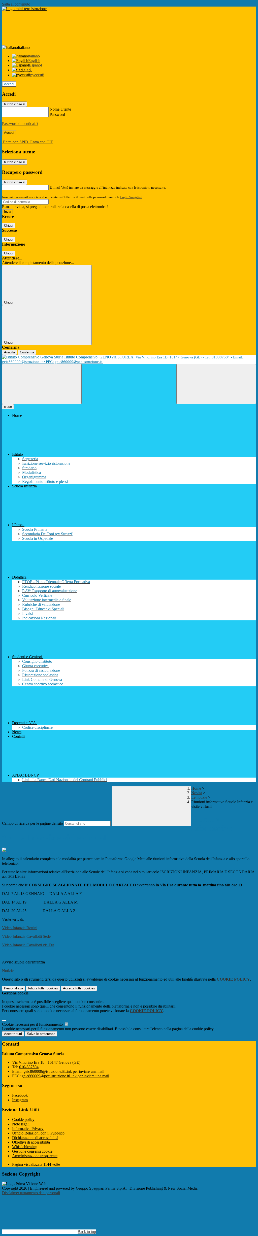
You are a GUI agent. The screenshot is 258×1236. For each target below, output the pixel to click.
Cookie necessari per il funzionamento (33, 1024)
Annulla (9, 352)
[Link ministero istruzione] (24, 9)
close (8, 407)
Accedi (9, 84)
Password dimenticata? (20, 123)
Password (57, 114)
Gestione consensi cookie (32, 1151)
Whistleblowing (24, 1147)
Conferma (27, 352)
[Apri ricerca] (216, 384)
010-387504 (29, 1067)
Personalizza (13, 988)
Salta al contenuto (16, 4)
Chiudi (8, 225)
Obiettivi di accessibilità (31, 1142)
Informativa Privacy (28, 1128)
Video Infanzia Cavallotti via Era (28, 945)
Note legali (20, 1124)
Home (196, 788)
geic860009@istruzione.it (63, 1071)
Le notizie (199, 797)
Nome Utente (60, 109)
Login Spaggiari (131, 197)
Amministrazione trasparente (34, 1156)
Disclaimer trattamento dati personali (31, 1193)
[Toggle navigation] (42, 384)
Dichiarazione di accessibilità (35, 1137)
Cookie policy (23, 1119)
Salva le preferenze (41, 1034)
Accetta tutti (79, 988)
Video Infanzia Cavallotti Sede (26, 936)
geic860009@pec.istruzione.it (65, 1076)
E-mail (55, 187)
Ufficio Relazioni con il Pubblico (38, 1133)
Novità (196, 793)
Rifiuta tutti (43, 988)
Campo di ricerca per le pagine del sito (32, 823)
